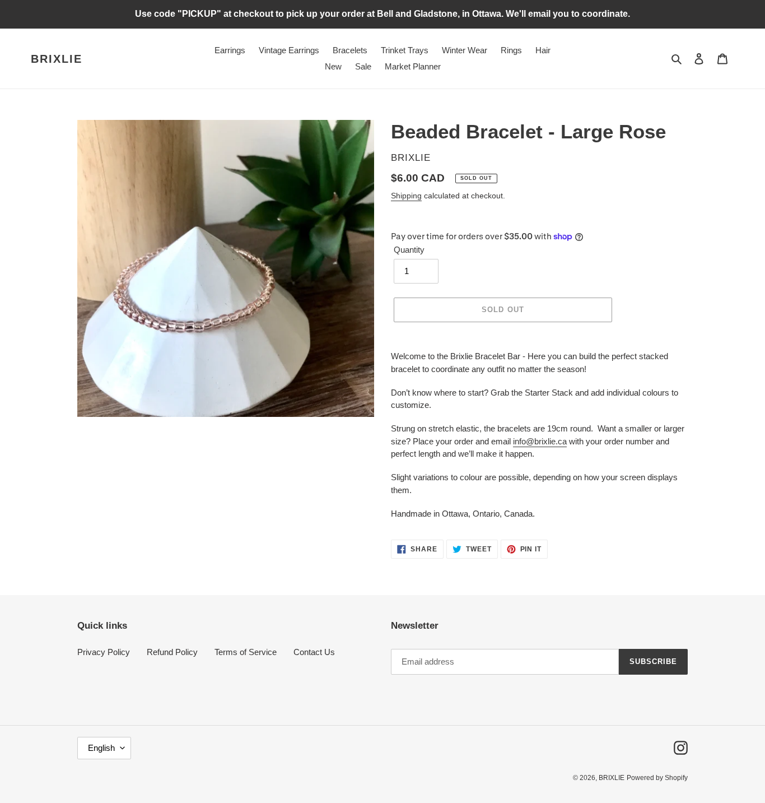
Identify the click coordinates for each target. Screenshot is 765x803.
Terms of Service (245, 652)
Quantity (409, 249)
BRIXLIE (56, 59)
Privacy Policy (103, 652)
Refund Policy (172, 652)
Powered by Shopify (657, 778)
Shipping (406, 195)
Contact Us (314, 652)
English (101, 748)
